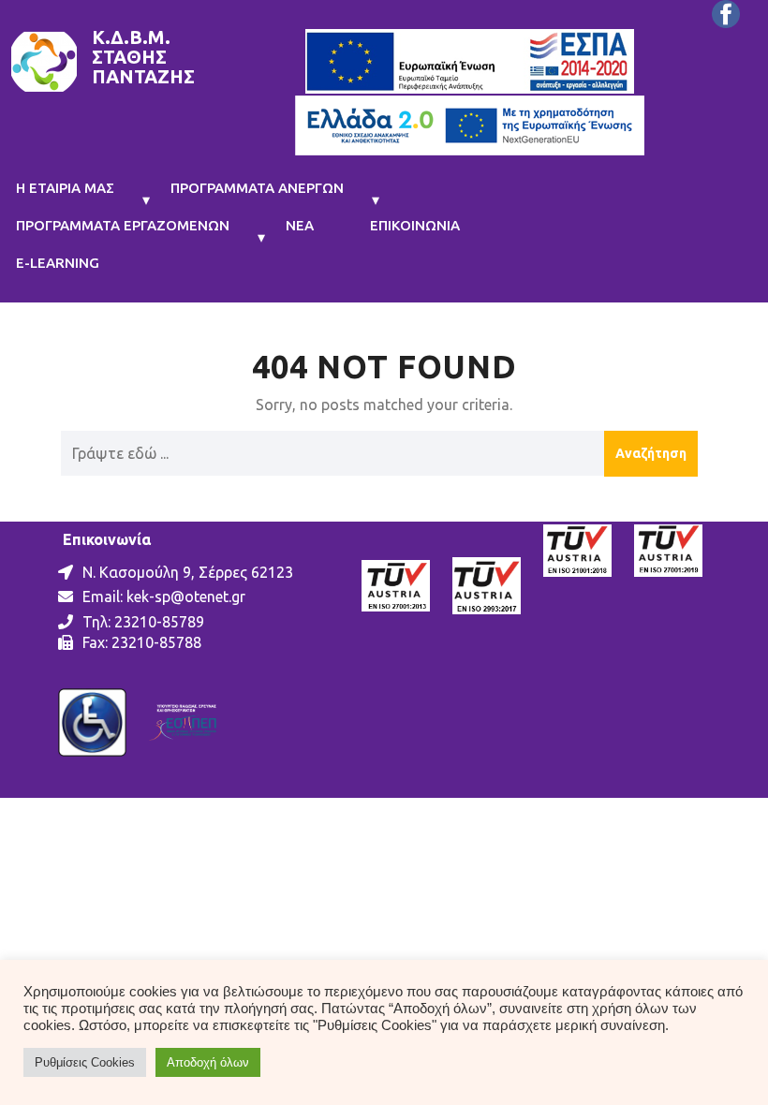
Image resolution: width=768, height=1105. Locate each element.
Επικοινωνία (415, 225)
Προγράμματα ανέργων (257, 188)
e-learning (57, 263)
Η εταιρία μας (65, 188)
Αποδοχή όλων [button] (208, 1062)
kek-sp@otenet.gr (185, 596)
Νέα (300, 225)
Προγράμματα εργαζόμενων (122, 225)
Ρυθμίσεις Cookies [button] (85, 1062)
